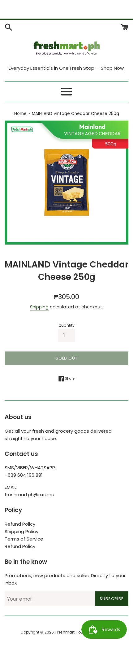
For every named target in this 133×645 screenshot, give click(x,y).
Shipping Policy (21, 531)
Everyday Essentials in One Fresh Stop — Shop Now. (67, 68)
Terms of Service (24, 539)
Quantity (66, 325)
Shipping (39, 307)
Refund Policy (20, 524)
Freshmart (65, 632)
